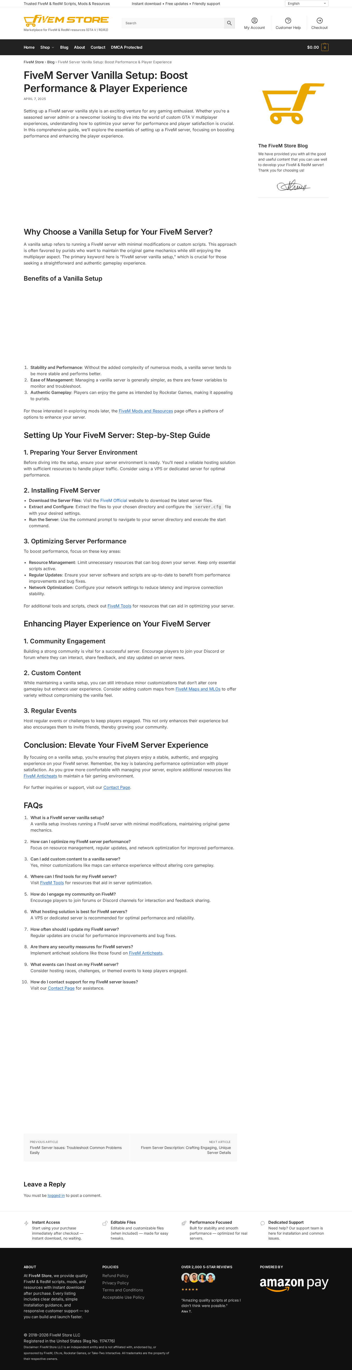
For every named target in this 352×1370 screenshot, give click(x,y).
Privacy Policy (115, 1282)
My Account (254, 27)
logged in (56, 1195)
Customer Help (288, 27)
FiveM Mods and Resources (146, 410)
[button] (317, 47)
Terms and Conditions (122, 1289)
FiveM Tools (119, 605)
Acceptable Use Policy (123, 1297)
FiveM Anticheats (40, 775)
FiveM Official (113, 500)
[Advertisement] (130, 180)
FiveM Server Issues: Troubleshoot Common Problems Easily (76, 1150)
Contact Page (116, 787)
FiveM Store (34, 62)
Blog (50, 62)
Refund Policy (115, 1275)
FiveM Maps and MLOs (198, 689)
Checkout (319, 27)
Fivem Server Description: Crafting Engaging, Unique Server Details (186, 1150)
